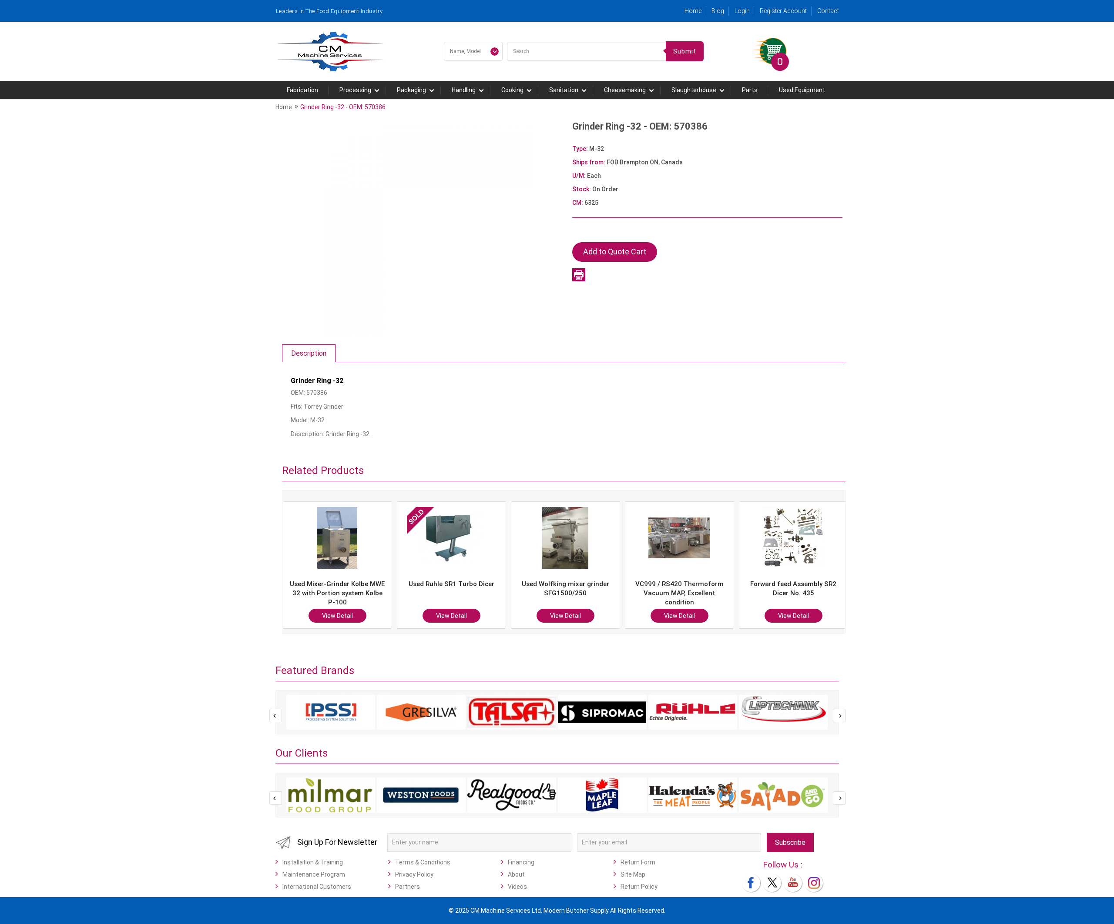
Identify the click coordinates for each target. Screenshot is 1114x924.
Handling (464, 90)
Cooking (512, 90)
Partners (407, 886)
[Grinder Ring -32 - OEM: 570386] (422, 226)
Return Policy (639, 886)
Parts (750, 90)
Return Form (638, 862)
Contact (828, 10)
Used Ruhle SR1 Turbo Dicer (343, 584)
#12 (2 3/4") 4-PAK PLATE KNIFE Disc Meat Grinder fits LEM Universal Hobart (799, 593)
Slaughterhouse (693, 90)
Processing (355, 90)
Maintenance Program (313, 874)
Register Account (783, 10)
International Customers (316, 886)
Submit (684, 51)
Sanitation (563, 90)
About (516, 874)
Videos (517, 886)
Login (742, 10)
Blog (717, 10)
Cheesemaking (625, 90)
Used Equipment (802, 90)
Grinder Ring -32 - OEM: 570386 (343, 106)
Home (693, 10)
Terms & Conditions (422, 862)
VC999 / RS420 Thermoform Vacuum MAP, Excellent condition (571, 593)
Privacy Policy (414, 874)
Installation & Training (312, 862)
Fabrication (302, 90)
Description (308, 353)
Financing (521, 862)
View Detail (342, 615)
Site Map (633, 874)
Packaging (411, 90)
